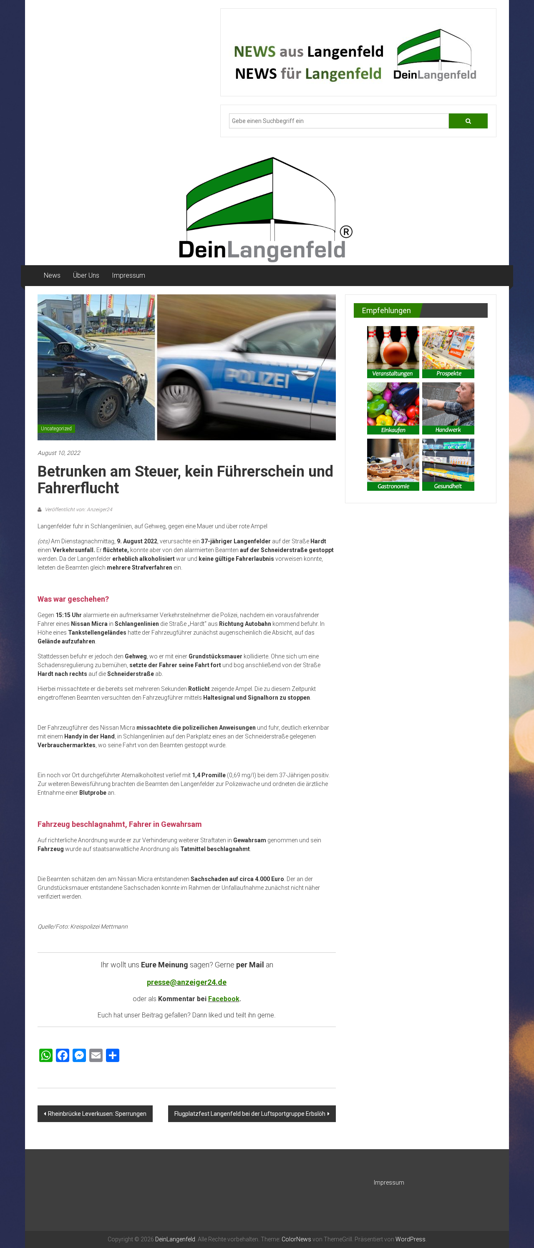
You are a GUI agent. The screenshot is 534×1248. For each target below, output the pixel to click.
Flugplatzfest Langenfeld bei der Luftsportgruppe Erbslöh (249, 1113)
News (52, 275)
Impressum (128, 275)
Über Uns (86, 275)
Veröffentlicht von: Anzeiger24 (77, 509)
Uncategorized (56, 429)
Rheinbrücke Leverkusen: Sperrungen (97, 1113)
